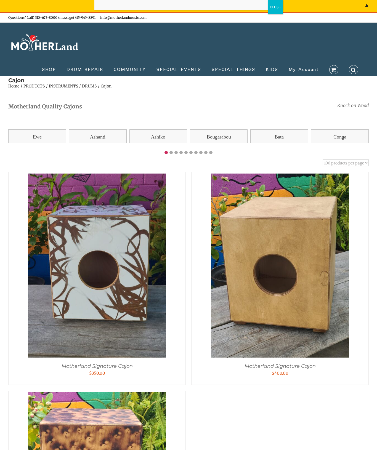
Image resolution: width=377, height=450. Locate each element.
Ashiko (158, 137)
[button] (353, 69)
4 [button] (181, 152)
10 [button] (211, 152)
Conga (339, 137)
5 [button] (186, 152)
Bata (279, 137)
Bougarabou (219, 137)
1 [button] (166, 152)
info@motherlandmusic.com (123, 17)
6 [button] (191, 152)
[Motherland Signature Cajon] (97, 177)
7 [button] (196, 152)
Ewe (37, 137)
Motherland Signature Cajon (97, 366)
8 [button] (201, 152)
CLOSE (275, 7)
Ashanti (97, 137)
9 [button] (206, 152)
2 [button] (171, 152)
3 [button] (176, 152)
